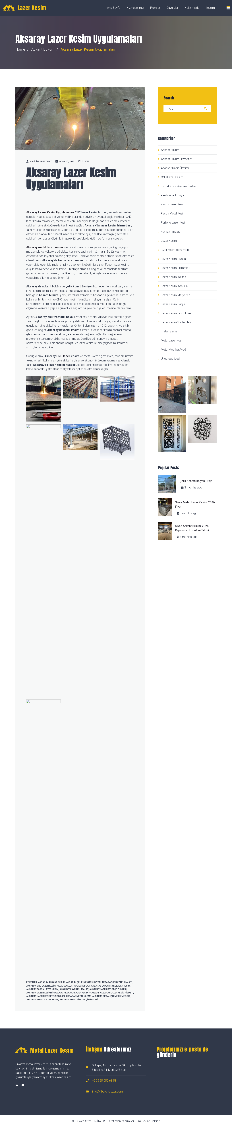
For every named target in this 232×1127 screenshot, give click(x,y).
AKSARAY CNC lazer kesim (41, 986)
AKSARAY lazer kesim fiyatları (81, 992)
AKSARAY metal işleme (78, 996)
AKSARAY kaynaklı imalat (73, 989)
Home (20, 49)
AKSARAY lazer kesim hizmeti (116, 992)
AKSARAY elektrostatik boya (73, 986)
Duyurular (172, 7)
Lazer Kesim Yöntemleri (176, 322)
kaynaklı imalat (170, 231)
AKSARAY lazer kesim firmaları (44, 992)
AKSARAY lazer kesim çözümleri (108, 989)
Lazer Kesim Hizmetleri (175, 268)
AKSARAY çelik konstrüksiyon (83, 982)
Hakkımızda (192, 7)
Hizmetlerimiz (135, 7)
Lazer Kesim (169, 240)
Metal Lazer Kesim (173, 340)
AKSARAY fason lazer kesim (42, 989)
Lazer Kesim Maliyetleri (175, 295)
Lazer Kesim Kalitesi (174, 277)
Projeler (155, 7)
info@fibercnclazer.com (107, 1091)
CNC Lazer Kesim (172, 177)
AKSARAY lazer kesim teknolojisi (45, 996)
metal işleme (169, 331)
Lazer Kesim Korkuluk (174, 286)
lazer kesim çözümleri (175, 249)
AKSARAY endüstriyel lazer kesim (110, 986)
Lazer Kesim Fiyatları (174, 259)
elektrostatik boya (172, 195)
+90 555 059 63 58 (104, 1080)
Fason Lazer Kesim (173, 204)
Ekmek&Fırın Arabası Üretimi (178, 186)
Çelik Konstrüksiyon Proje (196, 481)
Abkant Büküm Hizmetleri (176, 159)
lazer (66, 356)
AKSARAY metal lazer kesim (42, 999)
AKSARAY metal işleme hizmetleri (111, 996)
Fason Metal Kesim (173, 213)
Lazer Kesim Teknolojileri (176, 313)
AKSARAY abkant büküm (51, 982)
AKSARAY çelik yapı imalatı (117, 982)
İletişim (210, 7)
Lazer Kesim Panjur (173, 304)
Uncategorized (170, 358)
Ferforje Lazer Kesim (174, 222)
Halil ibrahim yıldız (41, 161)
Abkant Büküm (43, 49)
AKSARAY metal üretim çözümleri (78, 999)
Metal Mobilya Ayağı (174, 349)
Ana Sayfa (113, 7)
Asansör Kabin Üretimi (175, 168)
